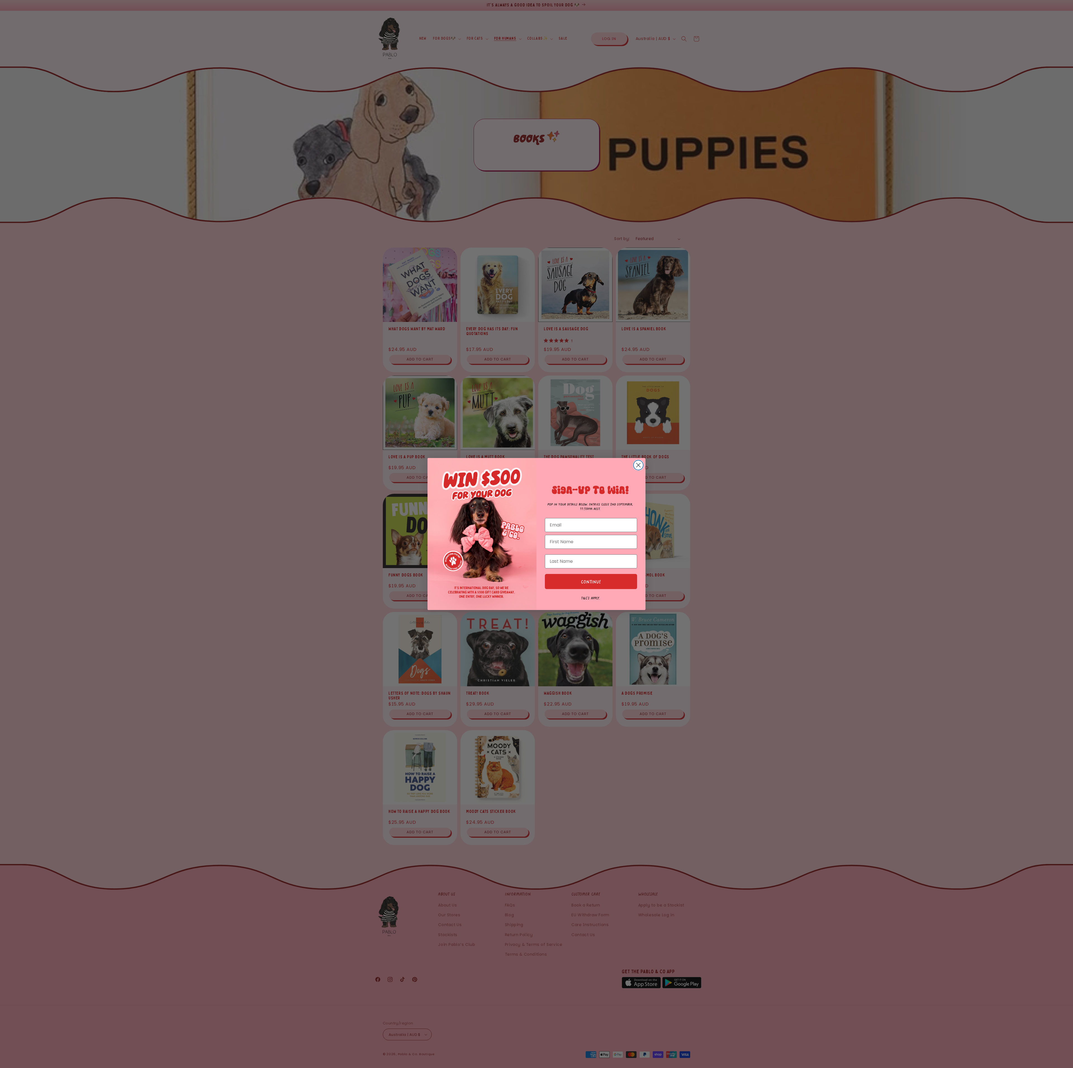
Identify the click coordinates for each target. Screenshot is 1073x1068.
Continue (591, 581)
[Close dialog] (638, 465)
